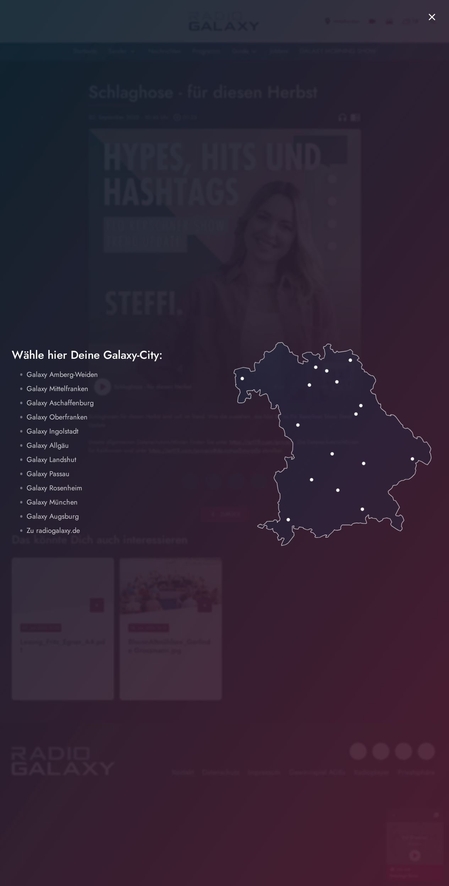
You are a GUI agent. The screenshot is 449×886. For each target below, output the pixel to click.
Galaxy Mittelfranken (57, 389)
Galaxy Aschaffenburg (60, 403)
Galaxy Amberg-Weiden (62, 374)
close (432, 17)
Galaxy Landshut (51, 460)
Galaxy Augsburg (53, 516)
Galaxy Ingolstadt (52, 431)
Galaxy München (52, 502)
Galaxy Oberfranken (57, 417)
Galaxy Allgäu (48, 445)
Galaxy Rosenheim (54, 488)
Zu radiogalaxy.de (53, 530)
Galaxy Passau (48, 474)
